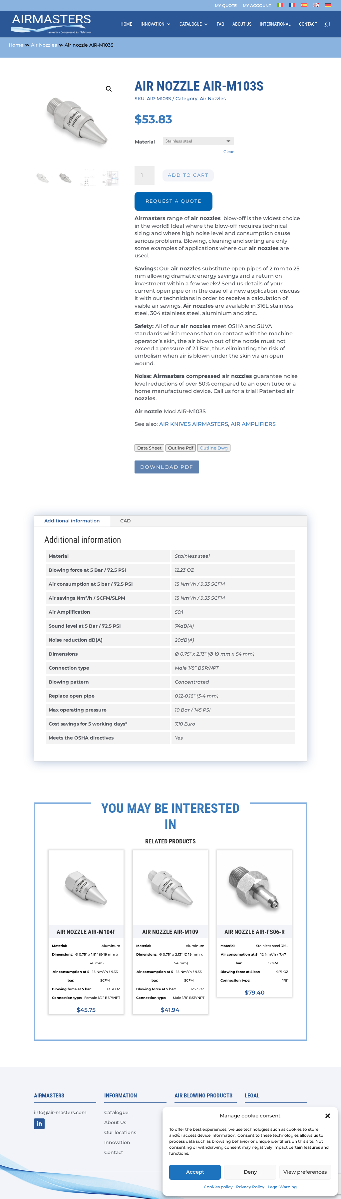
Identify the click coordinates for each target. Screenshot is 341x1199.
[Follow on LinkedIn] (39, 1123)
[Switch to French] (292, 7)
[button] (327, 1115)
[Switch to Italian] (280, 7)
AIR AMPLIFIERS (254, 424)
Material (145, 142)
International (275, 24)
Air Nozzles (44, 45)
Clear (228, 152)
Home (126, 24)
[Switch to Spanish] (304, 7)
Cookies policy (218, 1186)
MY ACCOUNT (257, 6)
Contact (308, 24)
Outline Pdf (180, 447)
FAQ (220, 24)
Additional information (72, 521)
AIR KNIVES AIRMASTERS (193, 424)
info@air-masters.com (60, 1112)
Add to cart (188, 175)
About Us (241, 24)
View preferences (305, 1172)
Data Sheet (149, 447)
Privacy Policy (250, 1186)
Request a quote (173, 201)
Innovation (153, 24)
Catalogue (190, 24)
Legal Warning (282, 1186)
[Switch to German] (328, 7)
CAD (125, 521)
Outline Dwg (214, 447)
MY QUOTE (226, 6)
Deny (250, 1172)
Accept (195, 1172)
